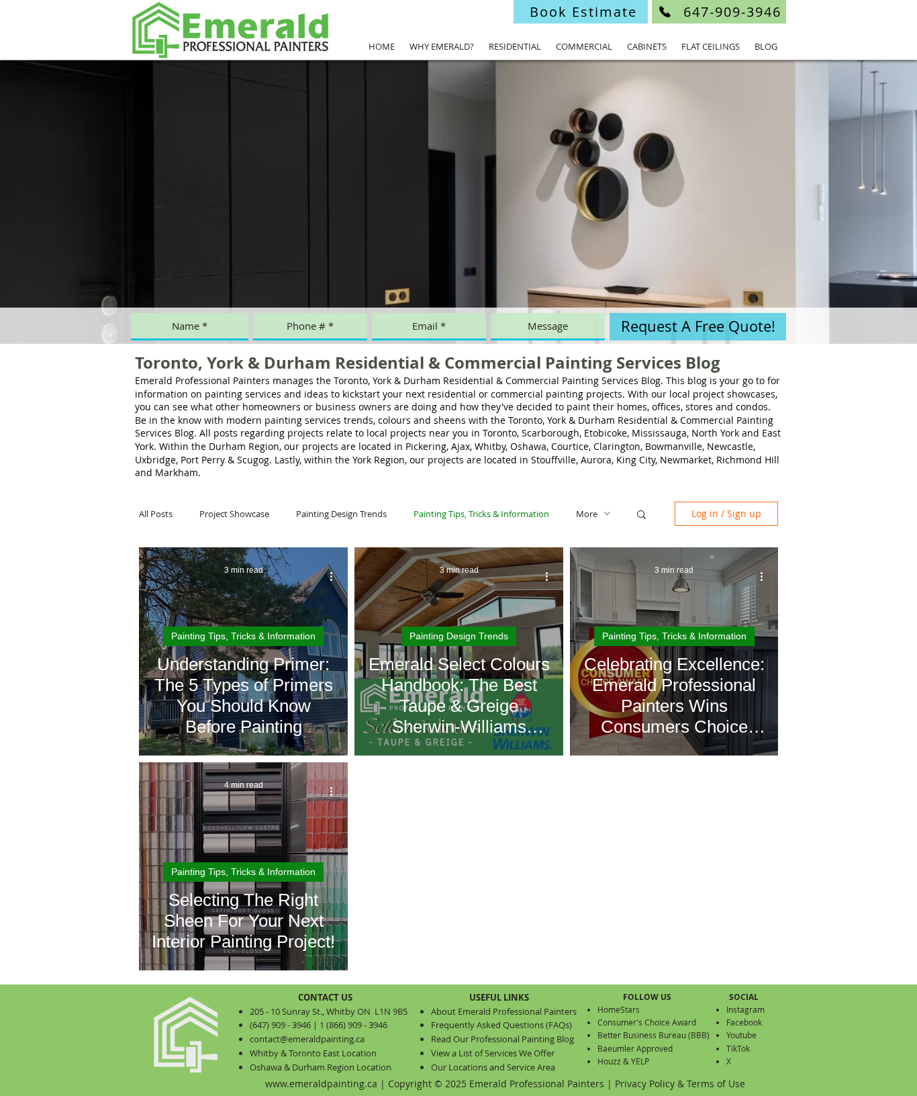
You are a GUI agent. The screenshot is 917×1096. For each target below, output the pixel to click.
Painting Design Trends (341, 514)
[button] (641, 515)
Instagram (745, 1009)
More (586, 514)
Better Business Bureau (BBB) (653, 1035)
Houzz (609, 1061)
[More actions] (336, 577)
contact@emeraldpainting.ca (307, 1039)
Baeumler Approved (635, 1048)
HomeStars (618, 1009)
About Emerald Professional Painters (504, 1011)
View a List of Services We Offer (492, 1053)
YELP (640, 1061)
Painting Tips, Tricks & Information (481, 514)
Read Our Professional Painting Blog (502, 1039)
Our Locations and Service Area (493, 1067)
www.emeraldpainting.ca (321, 1083)
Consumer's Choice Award (646, 1022)
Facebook (744, 1022)
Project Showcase (234, 514)
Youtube (741, 1035)
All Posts (156, 514)
